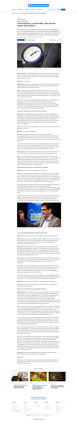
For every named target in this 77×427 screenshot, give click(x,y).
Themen (13, 9)
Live (64, 9)
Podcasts (33, 9)
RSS (46, 410)
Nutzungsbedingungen (44, 414)
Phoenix (37, 415)
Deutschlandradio (28, 1)
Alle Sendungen (15, 406)
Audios (25, 406)
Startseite (13, 13)
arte (40, 415)
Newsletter (47, 406)
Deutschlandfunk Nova (47, 1)
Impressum (52, 414)
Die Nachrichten (15, 407)
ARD (31, 415)
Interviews (18, 13)
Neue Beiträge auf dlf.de (16, 410)
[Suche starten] (59, 9)
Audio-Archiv (39, 9)
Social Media (37, 406)
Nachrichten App (27, 410)
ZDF (33, 415)
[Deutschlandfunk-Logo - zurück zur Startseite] (38, 5)
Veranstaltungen (48, 407)
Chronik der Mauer (46, 415)
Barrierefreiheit (58, 411)
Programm (27, 9)
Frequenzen (26, 411)
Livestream (26, 404)
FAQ (46, 404)
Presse (57, 406)
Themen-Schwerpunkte (16, 411)
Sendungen (20, 9)
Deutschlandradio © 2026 (38, 419)
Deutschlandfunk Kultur (37, 1)
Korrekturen (58, 410)
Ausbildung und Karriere (60, 407)
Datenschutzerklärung (35, 414)
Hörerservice (37, 404)
